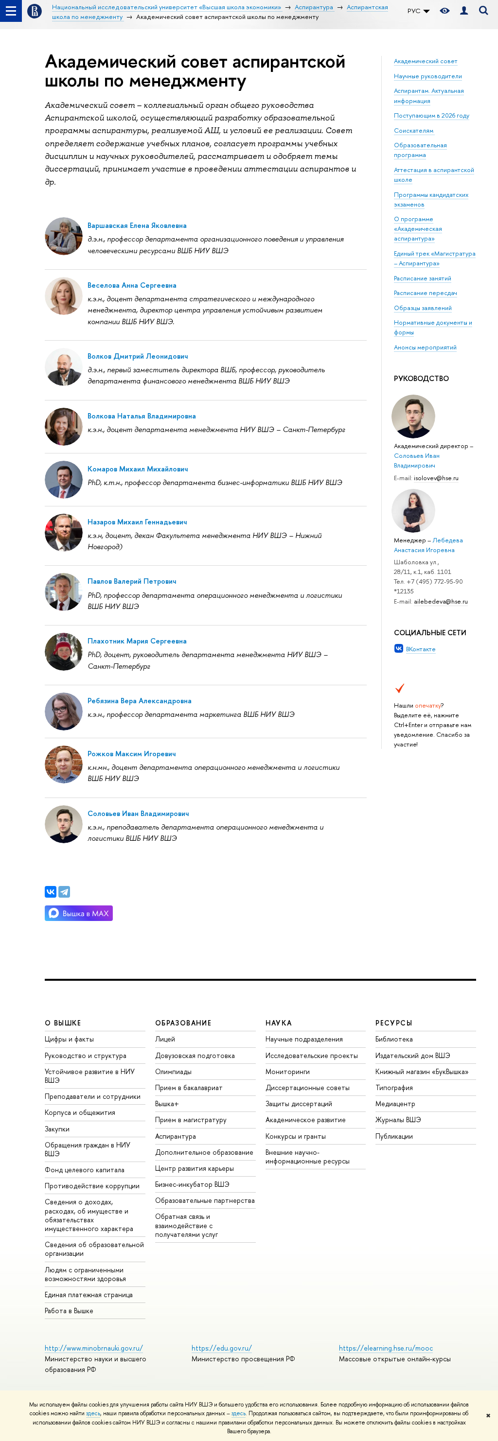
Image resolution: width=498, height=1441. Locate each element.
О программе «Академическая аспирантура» (418, 228)
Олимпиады (173, 1071)
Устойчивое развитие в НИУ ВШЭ (90, 1076)
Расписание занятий (422, 278)
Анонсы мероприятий (425, 347)
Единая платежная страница (89, 1294)
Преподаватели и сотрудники (93, 1096)
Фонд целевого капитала (84, 1169)
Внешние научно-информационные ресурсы (308, 1156)
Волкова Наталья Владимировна (142, 416)
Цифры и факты (69, 1038)
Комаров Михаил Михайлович (138, 469)
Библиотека (394, 1038)
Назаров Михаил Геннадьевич (137, 522)
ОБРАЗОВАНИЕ (183, 1022)
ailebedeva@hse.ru (441, 601)
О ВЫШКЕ (63, 1022)
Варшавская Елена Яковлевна (137, 225)
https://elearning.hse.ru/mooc (386, 1348)
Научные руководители (428, 75)
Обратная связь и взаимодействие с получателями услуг (186, 1225)
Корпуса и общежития (80, 1112)
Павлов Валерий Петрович (132, 581)
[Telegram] (64, 892)
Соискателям (413, 130)
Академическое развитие (306, 1119)
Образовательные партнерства (205, 1200)
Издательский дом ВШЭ (412, 1055)
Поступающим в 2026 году (431, 115)
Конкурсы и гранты (296, 1136)
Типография (394, 1087)
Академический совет (426, 60)
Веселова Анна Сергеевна (132, 285)
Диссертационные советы (308, 1087)
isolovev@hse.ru (436, 477)
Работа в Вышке (69, 1310)
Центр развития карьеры (194, 1168)
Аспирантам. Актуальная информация (429, 95)
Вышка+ (167, 1103)
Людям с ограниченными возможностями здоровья (85, 1274)
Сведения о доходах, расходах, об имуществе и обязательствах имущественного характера (89, 1215)
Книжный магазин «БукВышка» (422, 1071)
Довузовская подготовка (195, 1055)
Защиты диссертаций (299, 1103)
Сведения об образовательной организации (94, 1249)
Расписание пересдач (425, 292)
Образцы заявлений (423, 307)
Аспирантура (175, 1136)
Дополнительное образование (204, 1152)
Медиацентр (395, 1103)
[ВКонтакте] (50, 892)
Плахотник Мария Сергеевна (137, 641)
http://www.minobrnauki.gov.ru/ (94, 1348)
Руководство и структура (85, 1055)
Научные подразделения (304, 1038)
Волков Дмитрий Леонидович (138, 356)
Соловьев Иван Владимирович (138, 813)
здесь (93, 1413)
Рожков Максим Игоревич (132, 753)
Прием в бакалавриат (189, 1087)
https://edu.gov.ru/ (222, 1348)
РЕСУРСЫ (393, 1022)
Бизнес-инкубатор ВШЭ (192, 1184)
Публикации (394, 1136)
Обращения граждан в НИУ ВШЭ (87, 1149)
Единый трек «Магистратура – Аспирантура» (435, 258)
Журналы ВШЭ (398, 1119)
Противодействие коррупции (92, 1185)
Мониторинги (288, 1071)
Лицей (165, 1038)
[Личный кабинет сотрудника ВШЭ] (464, 11)
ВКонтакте (421, 648)
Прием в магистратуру (191, 1119)
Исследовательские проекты (312, 1055)
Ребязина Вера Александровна (140, 700)
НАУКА (279, 1022)
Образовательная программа (420, 149)
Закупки (57, 1128)
